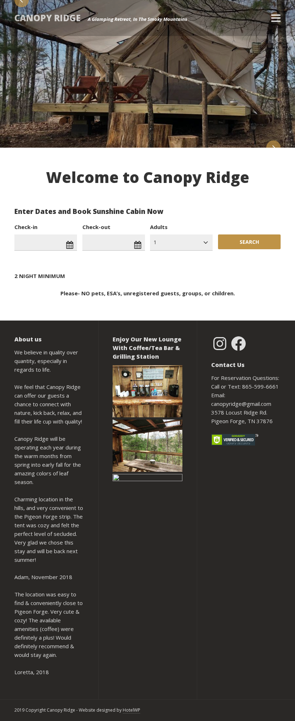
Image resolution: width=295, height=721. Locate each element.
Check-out (96, 226)
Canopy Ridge (47, 18)
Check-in (25, 226)
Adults (159, 226)
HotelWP (131, 710)
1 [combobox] (155, 242)
